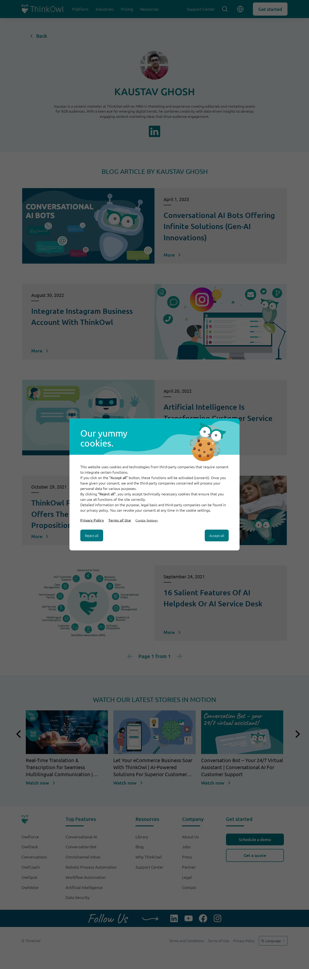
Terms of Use (119, 520)
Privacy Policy (92, 520)
